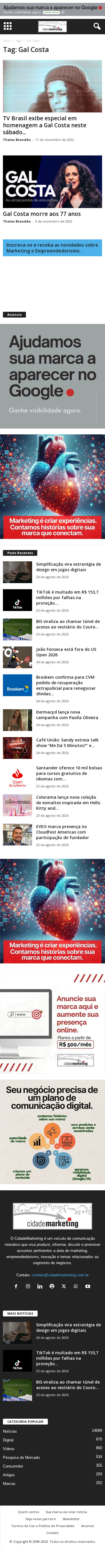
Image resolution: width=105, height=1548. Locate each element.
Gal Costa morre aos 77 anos (42, 214)
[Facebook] (17, 1287)
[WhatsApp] (77, 1287)
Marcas (9, 1483)
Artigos (9, 1475)
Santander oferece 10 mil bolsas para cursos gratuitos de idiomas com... (69, 773)
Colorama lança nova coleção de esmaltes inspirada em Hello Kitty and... (68, 802)
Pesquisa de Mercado (21, 1457)
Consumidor (13, 1466)
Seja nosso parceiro (40, 1519)
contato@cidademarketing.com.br (60, 1275)
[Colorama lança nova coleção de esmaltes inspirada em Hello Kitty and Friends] (17, 805)
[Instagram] (29, 1287)
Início (6, 41)
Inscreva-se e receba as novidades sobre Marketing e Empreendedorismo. (52, 248)
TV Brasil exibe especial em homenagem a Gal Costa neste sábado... (44, 125)
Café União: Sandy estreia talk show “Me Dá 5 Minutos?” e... (67, 742)
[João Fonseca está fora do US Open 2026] (17, 657)
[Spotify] (53, 1287)
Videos (9, 1449)
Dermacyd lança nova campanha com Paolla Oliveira (67, 714)
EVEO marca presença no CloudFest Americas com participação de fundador (62, 832)
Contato (52, 1533)
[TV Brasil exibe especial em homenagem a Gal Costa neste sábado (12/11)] (52, 86)
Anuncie (87, 1526)
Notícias (10, 1431)
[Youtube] (88, 1287)
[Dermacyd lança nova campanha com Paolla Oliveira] (17, 720)
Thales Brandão (17, 139)
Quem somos (28, 1512)
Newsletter (71, 1519)
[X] (65, 1287)
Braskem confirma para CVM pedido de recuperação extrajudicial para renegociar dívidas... (66, 685)
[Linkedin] (41, 1287)
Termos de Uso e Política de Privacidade (42, 1526)
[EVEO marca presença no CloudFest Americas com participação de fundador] (17, 834)
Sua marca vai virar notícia (66, 1512)
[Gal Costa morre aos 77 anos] (52, 181)
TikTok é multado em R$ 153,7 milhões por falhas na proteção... (67, 597)
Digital (8, 1440)
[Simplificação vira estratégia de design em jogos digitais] (17, 572)
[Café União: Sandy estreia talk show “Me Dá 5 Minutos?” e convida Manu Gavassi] (17, 748)
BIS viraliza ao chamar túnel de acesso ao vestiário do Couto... (68, 624)
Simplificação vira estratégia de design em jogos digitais (68, 566)
